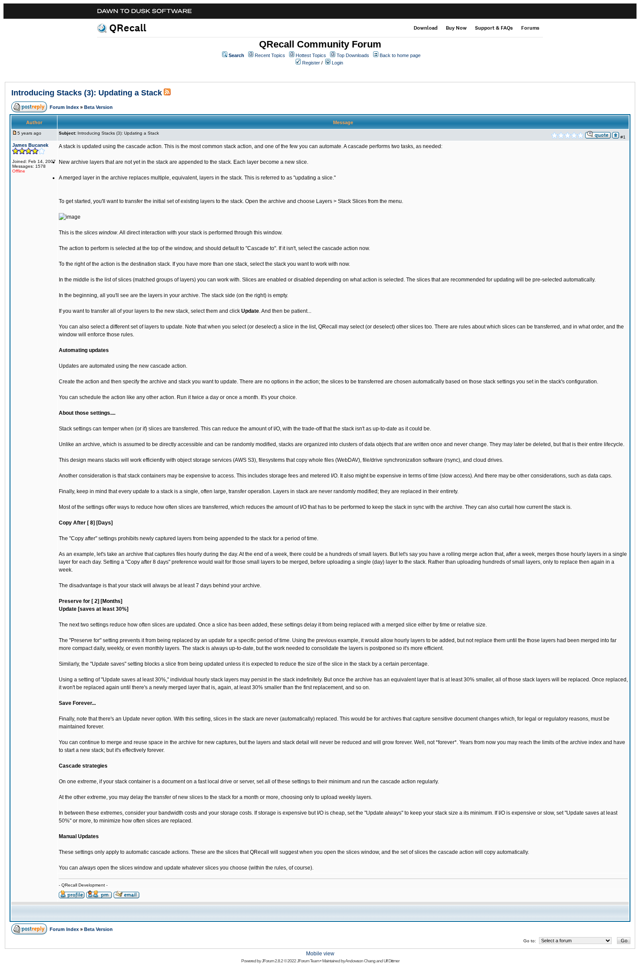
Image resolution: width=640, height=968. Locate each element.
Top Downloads (353, 55)
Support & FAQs (494, 27)
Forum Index (64, 107)
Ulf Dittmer (391, 960)
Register (311, 62)
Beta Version (98, 107)
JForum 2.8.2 (272, 960)
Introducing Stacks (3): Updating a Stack (86, 92)
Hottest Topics (311, 55)
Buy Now (456, 27)
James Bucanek (30, 145)
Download (426, 27)
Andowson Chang (360, 960)
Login (337, 62)
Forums (530, 27)
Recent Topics (270, 55)
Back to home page (400, 55)
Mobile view (320, 954)
